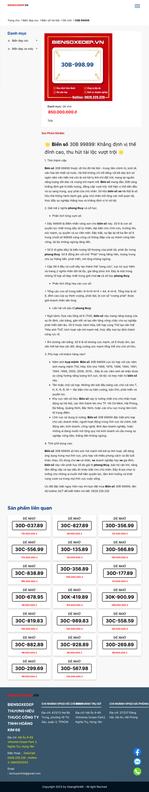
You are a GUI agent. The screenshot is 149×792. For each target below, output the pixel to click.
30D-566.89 (120, 549)
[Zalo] (128, 762)
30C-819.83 (29, 621)
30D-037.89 (29, 525)
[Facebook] (128, 752)
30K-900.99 (119, 597)
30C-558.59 (120, 621)
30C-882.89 (29, 644)
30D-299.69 (29, 668)
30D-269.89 (120, 644)
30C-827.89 (74, 525)
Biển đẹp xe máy (22, 48)
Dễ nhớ (67, 106)
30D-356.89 (74, 569)
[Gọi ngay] (128, 772)
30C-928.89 (74, 644)
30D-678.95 (29, 597)
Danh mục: (55, 106)
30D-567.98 (74, 668)
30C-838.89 (29, 573)
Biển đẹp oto (19, 40)
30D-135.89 (74, 549)
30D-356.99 (120, 525)
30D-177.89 (120, 573)
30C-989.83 (74, 621)
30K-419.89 (74, 597)
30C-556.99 (29, 549)
